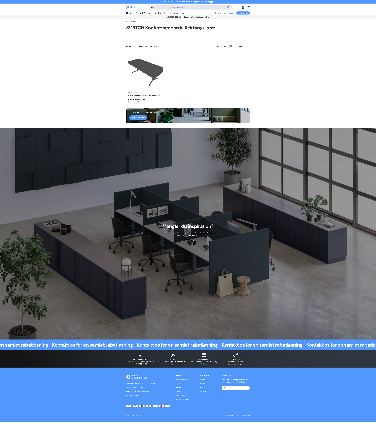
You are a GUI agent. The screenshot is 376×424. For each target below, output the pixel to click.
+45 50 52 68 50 (139, 387)
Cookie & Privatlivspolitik (243, 415)
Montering (174, 13)
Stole (178, 391)
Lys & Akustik (160, 13)
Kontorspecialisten (136, 415)
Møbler (129, 13)
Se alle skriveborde (138, 117)
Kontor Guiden (228, 13)
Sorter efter (144, 46)
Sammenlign (221, 46)
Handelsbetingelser (227, 415)
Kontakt (218, 13)
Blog (201, 387)
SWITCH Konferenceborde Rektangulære (142, 21)
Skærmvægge (181, 395)
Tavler (178, 384)
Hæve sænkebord (182, 380)
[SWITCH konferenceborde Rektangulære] (145, 72)
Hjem (127, 21)
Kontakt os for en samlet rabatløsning (56, 345)
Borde (178, 387)
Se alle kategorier (182, 399)
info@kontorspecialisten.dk (141, 391)
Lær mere (188, 242)
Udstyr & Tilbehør (143, 13)
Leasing (183, 13)
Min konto (203, 391)
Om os (202, 380)
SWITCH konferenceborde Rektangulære (144, 95)
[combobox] (190, 7)
